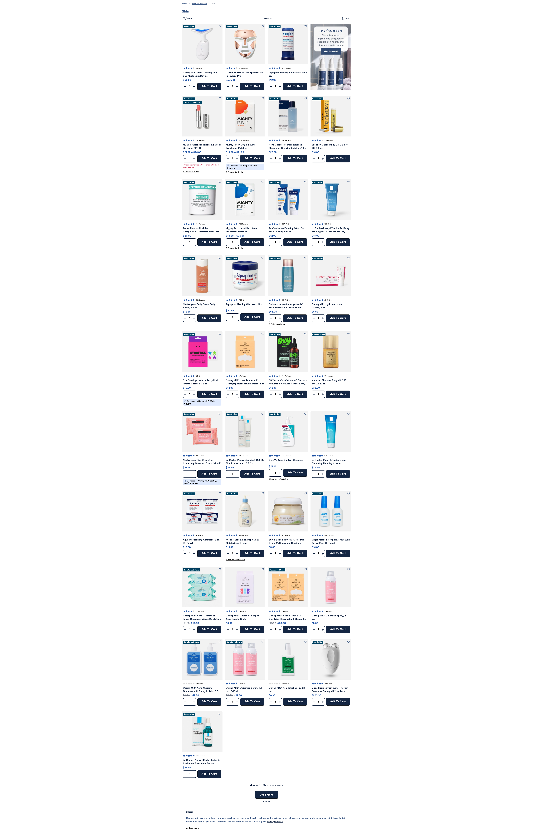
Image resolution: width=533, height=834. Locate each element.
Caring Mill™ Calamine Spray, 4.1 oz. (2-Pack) (244, 690)
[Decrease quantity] (185, 86)
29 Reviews (328, 300)
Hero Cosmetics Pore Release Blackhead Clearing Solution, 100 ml (287, 147)
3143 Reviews (243, 535)
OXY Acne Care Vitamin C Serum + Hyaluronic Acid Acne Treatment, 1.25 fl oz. (288, 382)
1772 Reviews (243, 224)
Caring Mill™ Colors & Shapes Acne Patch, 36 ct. (242, 617)
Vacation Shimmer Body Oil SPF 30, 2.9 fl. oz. (329, 382)
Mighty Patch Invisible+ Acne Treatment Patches (241, 230)
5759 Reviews (244, 140)
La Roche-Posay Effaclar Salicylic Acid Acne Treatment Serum (201, 762)
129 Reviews (200, 376)
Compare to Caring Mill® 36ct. (199, 402)
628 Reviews (200, 300)
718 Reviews (200, 140)
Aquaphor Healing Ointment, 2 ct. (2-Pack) (201, 541)
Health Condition (199, 3)
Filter (189, 18)
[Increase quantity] (194, 86)
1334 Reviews (243, 68)
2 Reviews (242, 376)
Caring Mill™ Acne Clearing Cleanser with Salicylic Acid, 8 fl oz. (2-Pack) (200, 690)
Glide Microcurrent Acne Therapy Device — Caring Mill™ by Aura (330, 690)
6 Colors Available (277, 324)
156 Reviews (200, 224)
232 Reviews (329, 140)
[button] (202, 44)
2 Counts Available (234, 172)
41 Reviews (199, 535)
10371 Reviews (286, 224)
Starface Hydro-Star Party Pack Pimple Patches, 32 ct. (201, 382)
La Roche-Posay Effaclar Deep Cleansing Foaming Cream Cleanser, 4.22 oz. (329, 462)
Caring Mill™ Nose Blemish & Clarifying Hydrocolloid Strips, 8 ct (245, 382)
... (192, 828)
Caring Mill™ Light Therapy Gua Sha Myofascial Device (200, 74)
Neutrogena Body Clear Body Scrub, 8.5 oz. (199, 306)
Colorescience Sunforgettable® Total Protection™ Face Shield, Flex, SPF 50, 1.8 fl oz (286, 306)
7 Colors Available (191, 171)
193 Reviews (329, 456)
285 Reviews (286, 376)
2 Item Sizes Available (278, 479)
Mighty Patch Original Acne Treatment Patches (241, 146)
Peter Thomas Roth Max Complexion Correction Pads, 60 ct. (201, 230)
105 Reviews (200, 456)
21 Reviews (328, 683)
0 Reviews (199, 683)
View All (267, 802)
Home (184, 3)
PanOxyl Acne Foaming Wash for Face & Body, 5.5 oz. (286, 230)
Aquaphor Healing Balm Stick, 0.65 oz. (288, 74)
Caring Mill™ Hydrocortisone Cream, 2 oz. (327, 306)
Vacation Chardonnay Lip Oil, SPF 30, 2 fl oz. (330, 146)
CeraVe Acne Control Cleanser (286, 460)
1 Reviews (242, 683)
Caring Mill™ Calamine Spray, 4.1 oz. (330, 617)
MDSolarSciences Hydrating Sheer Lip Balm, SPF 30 (202, 146)
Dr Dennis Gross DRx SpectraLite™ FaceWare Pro (245, 74)
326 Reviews (329, 224)
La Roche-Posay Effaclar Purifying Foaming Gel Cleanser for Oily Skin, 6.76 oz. (330, 230)
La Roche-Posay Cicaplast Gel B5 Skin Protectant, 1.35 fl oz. (245, 462)
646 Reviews (200, 756)
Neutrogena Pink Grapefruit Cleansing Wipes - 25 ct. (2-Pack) (202, 462)
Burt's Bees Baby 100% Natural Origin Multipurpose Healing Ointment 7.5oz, (286, 542)
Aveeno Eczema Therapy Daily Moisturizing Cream (242, 541)
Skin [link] (213, 3)
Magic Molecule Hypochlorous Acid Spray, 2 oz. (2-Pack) (331, 541)
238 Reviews (286, 300)
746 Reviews (286, 140)
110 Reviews (200, 611)
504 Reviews (243, 456)
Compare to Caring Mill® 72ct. (242, 167)
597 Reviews (286, 456)
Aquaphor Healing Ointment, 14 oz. (245, 304)
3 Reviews (199, 68)
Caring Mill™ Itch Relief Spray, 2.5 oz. (287, 690)
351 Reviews (329, 376)
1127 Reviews (286, 535)
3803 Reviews (329, 535)
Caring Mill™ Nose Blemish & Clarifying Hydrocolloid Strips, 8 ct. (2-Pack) (286, 617)
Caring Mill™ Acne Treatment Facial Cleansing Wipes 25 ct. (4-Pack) (201, 617)
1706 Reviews (286, 68)
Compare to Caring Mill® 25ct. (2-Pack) (201, 482)
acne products (275, 821)
